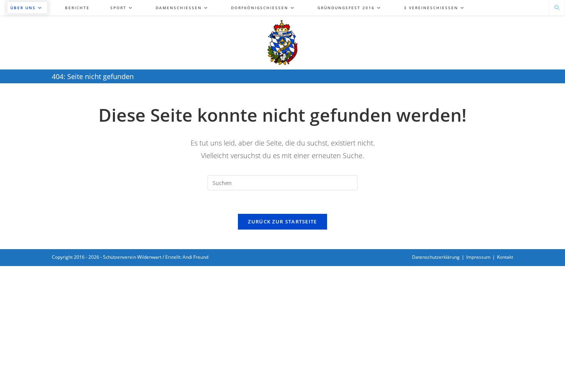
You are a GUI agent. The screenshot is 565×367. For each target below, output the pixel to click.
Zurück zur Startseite (282, 221)
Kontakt (505, 257)
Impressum (478, 257)
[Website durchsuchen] (557, 8)
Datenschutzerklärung (436, 257)
